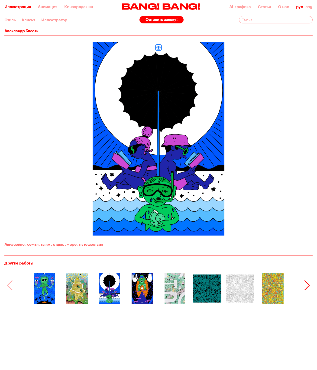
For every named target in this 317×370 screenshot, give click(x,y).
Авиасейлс (14, 244)
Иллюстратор (54, 20)
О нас (283, 6)
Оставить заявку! (162, 19)
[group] (44, 288)
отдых (57, 244)
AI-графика (240, 6)
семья (31, 244)
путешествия (90, 244)
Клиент (28, 20)
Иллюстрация (17, 6)
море (70, 244)
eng (309, 6)
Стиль (10, 20)
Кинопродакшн (78, 6)
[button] (307, 285)
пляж (44, 244)
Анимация (47, 6)
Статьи (264, 6)
